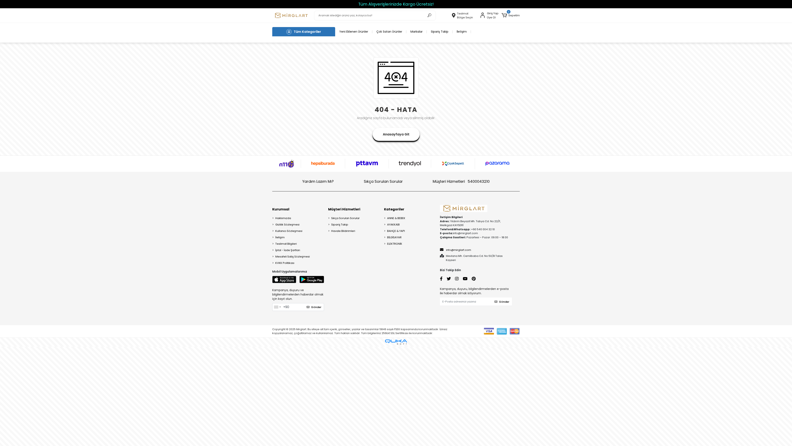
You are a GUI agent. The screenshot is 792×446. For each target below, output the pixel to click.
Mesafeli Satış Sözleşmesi (292, 257)
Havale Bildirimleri (343, 231)
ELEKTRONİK (394, 244)
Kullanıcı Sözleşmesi (288, 231)
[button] (511, 15)
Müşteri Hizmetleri (461, 181)
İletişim (462, 32)
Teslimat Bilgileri (286, 244)
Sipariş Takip (439, 32)
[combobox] (277, 307)
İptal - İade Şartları (287, 250)
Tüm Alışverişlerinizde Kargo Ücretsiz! (43, 4)
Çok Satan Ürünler (389, 32)
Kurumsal (280, 209)
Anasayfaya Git (396, 134)
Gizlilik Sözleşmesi (287, 225)
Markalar (416, 32)
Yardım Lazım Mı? (318, 181)
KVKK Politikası (284, 263)
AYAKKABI (393, 225)
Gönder (316, 307)
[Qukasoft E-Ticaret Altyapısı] (396, 342)
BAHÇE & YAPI (396, 231)
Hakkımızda (283, 218)
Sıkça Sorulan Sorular (383, 181)
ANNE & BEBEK (396, 218)
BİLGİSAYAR (394, 237)
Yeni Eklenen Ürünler (353, 32)
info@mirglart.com (458, 250)
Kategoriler (394, 209)
